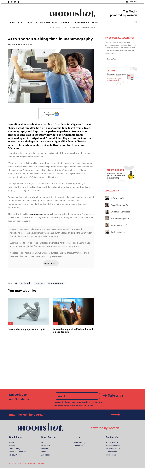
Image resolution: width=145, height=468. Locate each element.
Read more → (51, 263)
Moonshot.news (14, 44)
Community (66, 22)
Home (12, 22)
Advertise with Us (113, 449)
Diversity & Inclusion (46, 22)
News (20, 22)
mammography (39, 283)
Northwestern (75, 144)
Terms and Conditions (17, 452)
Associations (82, 22)
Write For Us (111, 455)
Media (43, 452)
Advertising (45, 455)
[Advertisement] (121, 125)
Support (12, 446)
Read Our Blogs (80, 442)
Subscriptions (111, 452)
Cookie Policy (14, 449)
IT (42, 442)
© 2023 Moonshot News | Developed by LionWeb (26, 463)
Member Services (113, 446)
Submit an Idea (112, 442)
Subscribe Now (110, 59)
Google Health (25, 283)
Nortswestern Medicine (55, 283)
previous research (39, 214)
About (95, 22)
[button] (24, 22)
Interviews (45, 446)
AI (16, 283)
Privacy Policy (14, 455)
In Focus (44, 449)
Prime (29, 22)
